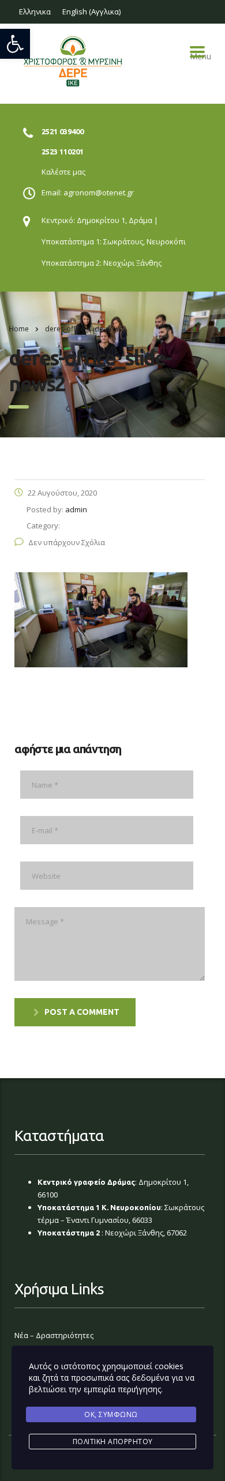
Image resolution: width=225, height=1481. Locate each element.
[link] (15, 44)
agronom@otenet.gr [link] (98, 192)
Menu (197, 52)
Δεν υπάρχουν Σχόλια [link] (66, 542)
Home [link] (19, 329)
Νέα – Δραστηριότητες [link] (53, 1335)
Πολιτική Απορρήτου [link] (113, 1441)
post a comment (81, 1012)
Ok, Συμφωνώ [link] (111, 1414)
